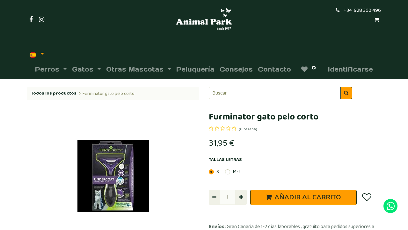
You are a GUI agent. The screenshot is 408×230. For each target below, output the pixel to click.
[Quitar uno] (214, 197)
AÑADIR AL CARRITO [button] (307, 197)
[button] (40, 175)
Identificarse (350, 69)
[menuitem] (195, 69)
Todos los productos (53, 93)
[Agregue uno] (240, 197)
